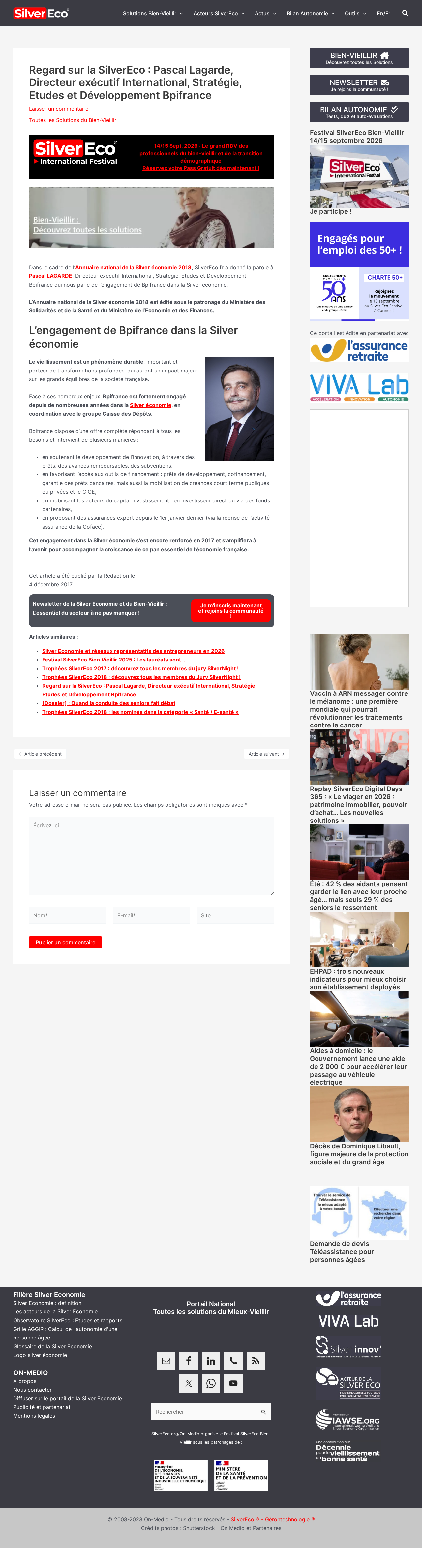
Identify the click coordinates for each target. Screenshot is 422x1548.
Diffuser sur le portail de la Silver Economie (67, 1398)
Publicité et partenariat (42, 1407)
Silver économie (150, 405)
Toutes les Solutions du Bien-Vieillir (72, 120)
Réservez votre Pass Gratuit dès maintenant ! (200, 168)
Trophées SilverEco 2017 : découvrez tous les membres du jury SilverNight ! (140, 668)
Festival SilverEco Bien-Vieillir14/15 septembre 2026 (357, 137)
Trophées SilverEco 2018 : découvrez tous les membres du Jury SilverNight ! (141, 677)
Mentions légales (34, 1415)
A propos (24, 1381)
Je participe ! (331, 211)
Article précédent (40, 754)
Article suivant (267, 754)
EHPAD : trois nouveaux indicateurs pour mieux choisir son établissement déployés (358, 979)
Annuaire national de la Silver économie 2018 (133, 267)
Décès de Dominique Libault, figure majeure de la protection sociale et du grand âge (359, 1154)
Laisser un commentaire (58, 108)
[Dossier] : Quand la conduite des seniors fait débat (108, 703)
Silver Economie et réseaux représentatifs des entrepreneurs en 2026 (133, 651)
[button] (179, 13)
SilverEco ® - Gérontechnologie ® (273, 1519)
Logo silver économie (40, 1355)
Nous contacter (32, 1389)
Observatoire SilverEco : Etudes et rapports (67, 1320)
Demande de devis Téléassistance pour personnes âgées (342, 1252)
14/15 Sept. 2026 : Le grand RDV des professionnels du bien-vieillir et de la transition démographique (201, 153)
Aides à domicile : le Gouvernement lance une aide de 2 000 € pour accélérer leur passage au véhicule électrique (358, 1066)
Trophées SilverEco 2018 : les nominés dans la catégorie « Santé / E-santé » (140, 712)
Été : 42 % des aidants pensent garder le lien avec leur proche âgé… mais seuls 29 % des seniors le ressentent (359, 896)
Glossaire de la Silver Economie (52, 1346)
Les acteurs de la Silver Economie (55, 1311)
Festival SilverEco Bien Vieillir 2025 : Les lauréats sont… (113, 659)
